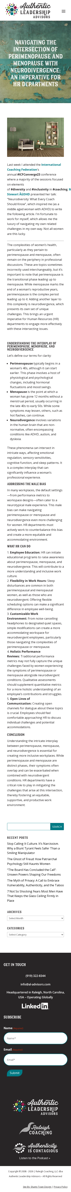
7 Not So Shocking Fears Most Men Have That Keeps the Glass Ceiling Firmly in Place (35, 896)
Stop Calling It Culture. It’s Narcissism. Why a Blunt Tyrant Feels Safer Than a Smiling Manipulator (33, 848)
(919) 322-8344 (36, 976)
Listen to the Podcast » (35, 1158)
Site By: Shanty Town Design (37, 1186)
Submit (14, 1073)
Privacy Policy (61, 1186)
